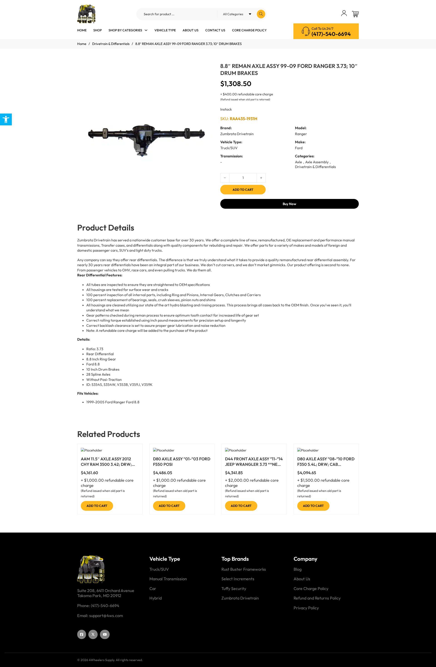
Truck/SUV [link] (159, 569)
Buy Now (289, 204)
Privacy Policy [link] (306, 607)
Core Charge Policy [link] (249, 30)
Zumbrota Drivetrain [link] (240, 598)
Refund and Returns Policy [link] (317, 598)
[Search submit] (261, 14)
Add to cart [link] (97, 506)
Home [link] (82, 30)
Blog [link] (298, 569)
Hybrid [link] (155, 598)
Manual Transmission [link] (168, 578)
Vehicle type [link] (165, 30)
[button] (209, 72)
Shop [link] (97, 30)
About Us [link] (190, 30)
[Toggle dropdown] (146, 30)
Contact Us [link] (215, 30)
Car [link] (152, 588)
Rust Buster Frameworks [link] (243, 569)
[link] (6, 119)
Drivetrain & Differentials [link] (110, 44)
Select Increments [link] (237, 578)
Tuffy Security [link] (233, 588)
